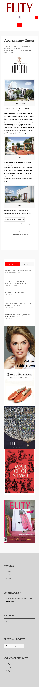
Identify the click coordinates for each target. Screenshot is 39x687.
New (5, 52)
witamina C (9, 578)
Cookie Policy (9, 571)
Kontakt (8, 575)
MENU (19, 25)
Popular (12, 264)
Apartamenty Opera (19, 40)
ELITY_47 (8, 667)
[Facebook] (19, 17)
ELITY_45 (8, 674)
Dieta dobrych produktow (14, 293)
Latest (26, 264)
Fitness (8, 625)
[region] (19, 387)
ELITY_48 (8, 664)
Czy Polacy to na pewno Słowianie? (18, 271)
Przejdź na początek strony (28, 223)
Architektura (25, 50)
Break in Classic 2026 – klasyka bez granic (18, 598)
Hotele (8, 621)
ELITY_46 (8, 671)
